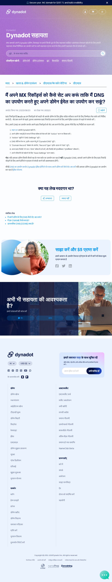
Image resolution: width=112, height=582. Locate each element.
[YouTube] (25, 370)
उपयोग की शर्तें (41, 560)
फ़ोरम (50, 318)
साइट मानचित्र (64, 482)
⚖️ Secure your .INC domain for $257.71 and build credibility (54, 2)
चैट (22, 318)
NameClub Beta (66, 448)
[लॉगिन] (85, 11)
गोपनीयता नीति (30, 560)
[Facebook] (9, 370)
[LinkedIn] (17, 370)
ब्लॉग (79, 318)
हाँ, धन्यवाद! (47, 198)
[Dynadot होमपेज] (16, 11)
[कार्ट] (93, 11)
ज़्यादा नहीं (65, 198)
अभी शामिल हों (94, 371)
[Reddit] (30, 370)
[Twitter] (21, 370)
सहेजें (103, 110)
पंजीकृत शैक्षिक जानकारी (55, 560)
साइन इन (15, 130)
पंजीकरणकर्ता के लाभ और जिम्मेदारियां (75, 560)
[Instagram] (13, 370)
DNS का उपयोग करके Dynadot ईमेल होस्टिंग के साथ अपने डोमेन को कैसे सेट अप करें (43, 166)
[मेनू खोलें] (102, 11)
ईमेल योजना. (17, 169)
